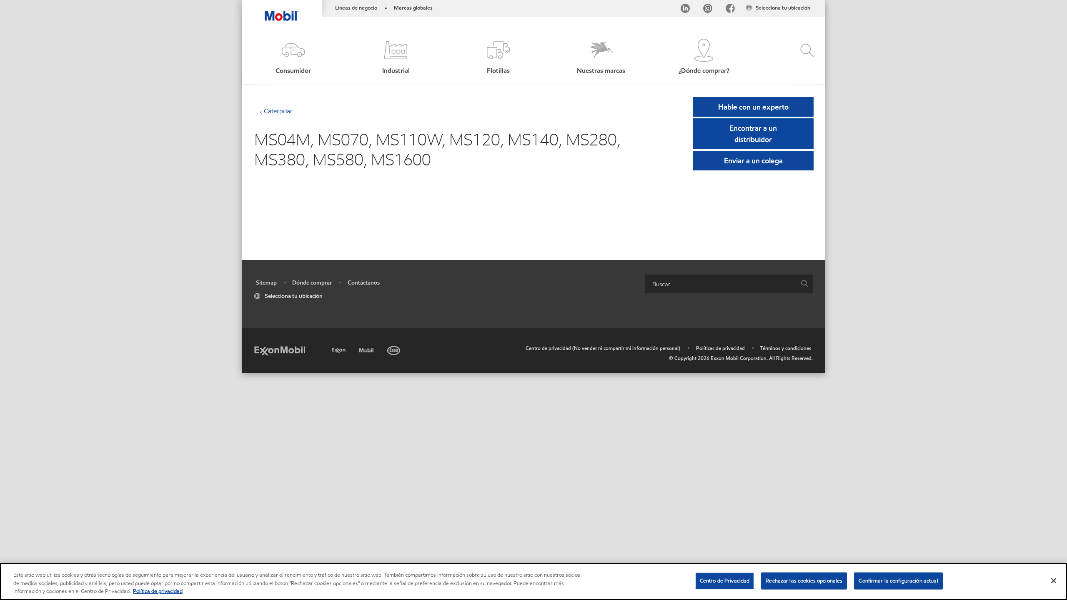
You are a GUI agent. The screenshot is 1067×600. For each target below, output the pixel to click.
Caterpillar (278, 111)
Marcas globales (413, 8)
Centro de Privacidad (725, 580)
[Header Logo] (282, 10)
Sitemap (266, 283)
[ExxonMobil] (279, 350)
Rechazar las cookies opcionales (804, 580)
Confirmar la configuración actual (898, 580)
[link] (817, 2)
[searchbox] (720, 284)
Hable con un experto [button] (753, 107)
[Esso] (394, 348)
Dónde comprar (312, 283)
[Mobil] (367, 348)
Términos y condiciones (785, 348)
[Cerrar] (1053, 580)
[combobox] (729, 284)
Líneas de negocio (356, 8)
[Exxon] (339, 348)
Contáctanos (364, 283)
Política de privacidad (158, 591)
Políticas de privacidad (720, 348)
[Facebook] (730, 10)
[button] (293, 57)
